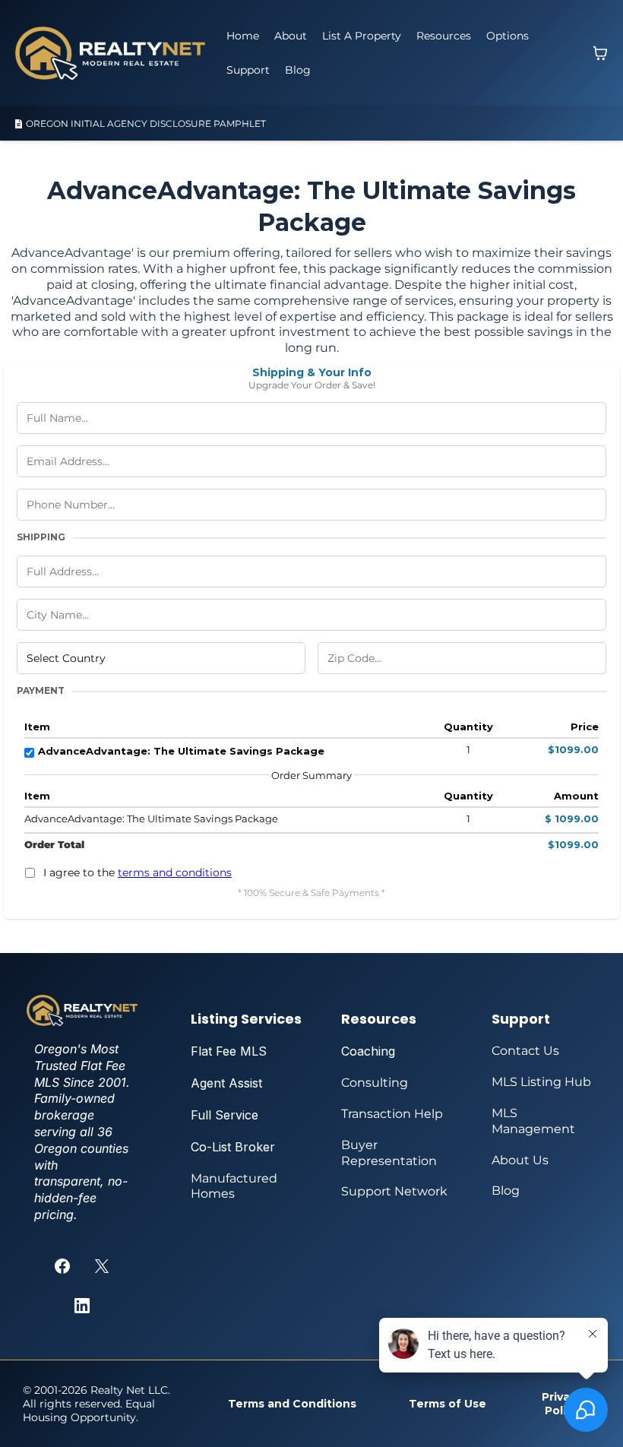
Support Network (394, 1191)
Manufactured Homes (234, 1186)
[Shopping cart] (600, 53)
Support (248, 70)
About (290, 36)
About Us (520, 1160)
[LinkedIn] (82, 1305)
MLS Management (533, 1121)
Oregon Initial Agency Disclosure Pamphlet (146, 123)
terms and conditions (175, 872)
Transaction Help (392, 1114)
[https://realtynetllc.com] (110, 53)
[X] (102, 1266)
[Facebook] (62, 1266)
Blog (298, 70)
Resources (443, 36)
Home (242, 36)
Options (507, 36)
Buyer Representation (389, 1153)
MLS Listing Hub (541, 1082)
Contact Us (525, 1050)
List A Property (361, 36)
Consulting (374, 1082)
